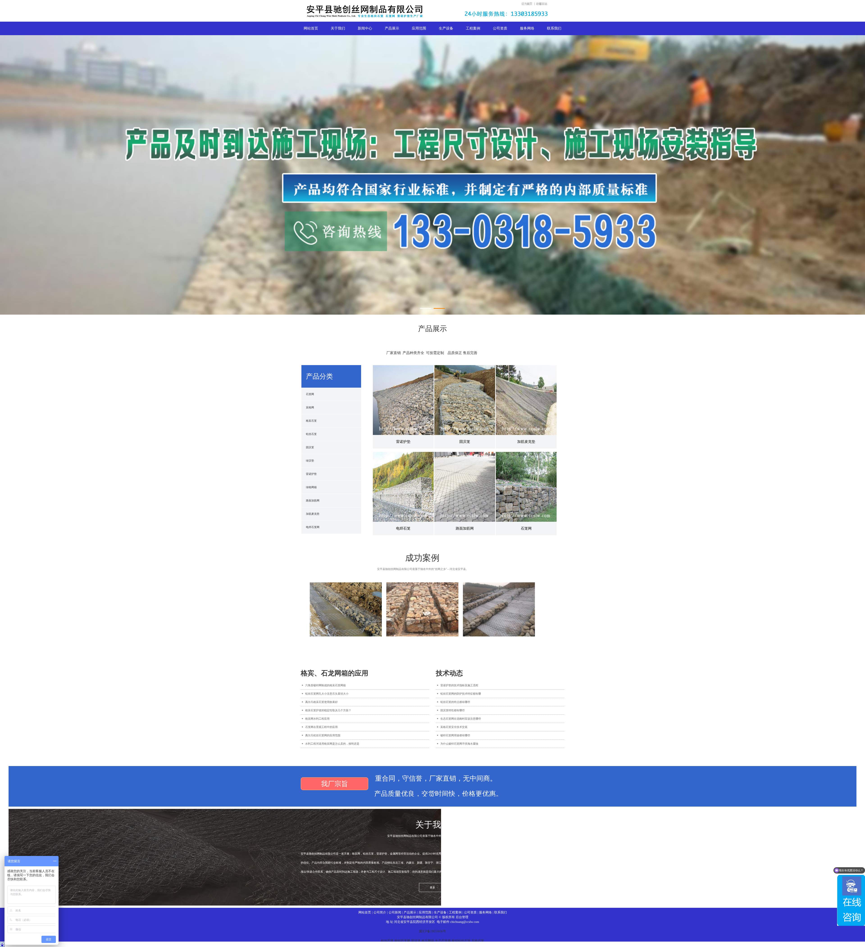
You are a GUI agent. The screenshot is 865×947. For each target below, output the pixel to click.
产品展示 (392, 28)
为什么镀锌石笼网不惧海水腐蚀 (459, 743)
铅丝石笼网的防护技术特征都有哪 (460, 693)
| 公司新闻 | (395, 912)
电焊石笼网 (312, 527)
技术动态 (449, 673)
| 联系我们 (499, 912)
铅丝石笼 (311, 434)
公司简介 (380, 912)
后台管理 (462, 917)
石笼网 (310, 394)
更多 (432, 887)
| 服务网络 (484, 912)
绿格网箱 (311, 487)
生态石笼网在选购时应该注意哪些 (460, 718)
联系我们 (554, 28)
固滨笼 (310, 447)
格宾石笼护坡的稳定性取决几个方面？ (328, 710)
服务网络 (527, 28)
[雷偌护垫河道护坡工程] (499, 609)
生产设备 (446, 28)
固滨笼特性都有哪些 (452, 710)
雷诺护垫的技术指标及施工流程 (459, 685)
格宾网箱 (427, 940)
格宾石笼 (311, 420)
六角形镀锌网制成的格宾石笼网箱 (325, 685)
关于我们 (338, 28)
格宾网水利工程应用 (317, 718)
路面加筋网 (312, 500)
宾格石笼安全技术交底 (453, 727)
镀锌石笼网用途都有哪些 (455, 735)
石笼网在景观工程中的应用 (321, 727)
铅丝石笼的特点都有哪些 (455, 702)
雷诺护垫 (311, 474)
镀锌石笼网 (402, 940)
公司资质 (500, 28)
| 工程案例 (454, 912)
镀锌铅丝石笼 (461, 940)
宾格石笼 (477, 940)
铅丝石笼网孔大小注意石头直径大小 (326, 693)
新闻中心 (365, 28)
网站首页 (311, 28)
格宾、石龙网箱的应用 (334, 673)
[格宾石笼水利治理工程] (422, 609)
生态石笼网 (443, 940)
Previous (14, 155)
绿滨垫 (310, 460)
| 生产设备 (438, 912)
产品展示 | (411, 912)
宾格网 (310, 407)
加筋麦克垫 (312, 513)
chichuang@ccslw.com (464, 922)
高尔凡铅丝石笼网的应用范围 (322, 735)
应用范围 (419, 28)
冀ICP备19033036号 (432, 931)
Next (850, 155)
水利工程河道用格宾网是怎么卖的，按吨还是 (332, 743)
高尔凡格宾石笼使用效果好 (321, 702)
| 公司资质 (469, 912)
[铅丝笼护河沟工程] (346, 609)
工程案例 (473, 28)
